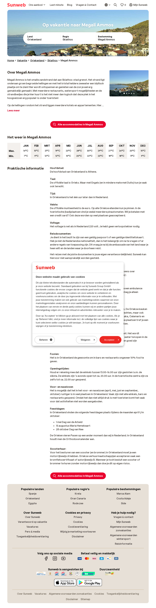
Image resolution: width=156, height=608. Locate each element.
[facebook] (46, 560)
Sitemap (85, 599)
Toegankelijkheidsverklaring (32, 536)
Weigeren (85, 339)
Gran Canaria (78, 498)
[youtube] (63, 560)
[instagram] (54, 560)
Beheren (43, 339)
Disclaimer (78, 536)
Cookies (78, 521)
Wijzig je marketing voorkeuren (78, 531)
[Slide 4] (131, 93)
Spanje (32, 493)
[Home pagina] (16, 5)
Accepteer (109, 339)
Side (123, 503)
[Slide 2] (126, 93)
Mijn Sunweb (123, 521)
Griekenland (32, 498)
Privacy (78, 517)
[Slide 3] (129, 93)
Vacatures (32, 526)
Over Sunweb (32, 517)
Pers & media (32, 531)
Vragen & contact (123, 517)
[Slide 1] (124, 93)
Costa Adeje (123, 498)
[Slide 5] (134, 93)
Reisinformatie (123, 543)
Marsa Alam (123, 493)
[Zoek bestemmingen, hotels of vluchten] (115, 5)
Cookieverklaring (78, 526)
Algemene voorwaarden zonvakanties (70, 593)
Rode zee (78, 503)
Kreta (78, 493)
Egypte (32, 503)
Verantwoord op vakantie (32, 521)
